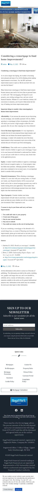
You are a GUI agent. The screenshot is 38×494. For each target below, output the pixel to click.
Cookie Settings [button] (8, 489)
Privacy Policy (28, 372)
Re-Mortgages (9, 368)
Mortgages (9, 365)
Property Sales (28, 368)
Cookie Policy (9, 382)
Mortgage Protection (7, 373)
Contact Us (27, 365)
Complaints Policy (26, 381)
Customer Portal (28, 376)
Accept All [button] (18, 489)
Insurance (9, 378)
